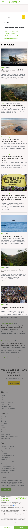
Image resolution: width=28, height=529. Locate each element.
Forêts (2, 425)
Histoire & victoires (6, 406)
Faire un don (4, 459)
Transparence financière (7, 402)
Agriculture (4, 423)
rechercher (15, 383)
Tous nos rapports (5, 438)
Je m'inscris (6, 489)
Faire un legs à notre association (9, 464)
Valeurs (3, 398)
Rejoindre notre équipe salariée (9, 468)
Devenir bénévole (5, 457)
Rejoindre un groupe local (7, 455)
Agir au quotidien (5, 453)
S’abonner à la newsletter (7, 446)
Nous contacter (5, 472)
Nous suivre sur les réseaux (8, 449)
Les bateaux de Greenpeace (8, 408)
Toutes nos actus (5, 434)
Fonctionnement (5, 404)
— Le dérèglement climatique (12, 36)
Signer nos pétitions (6, 451)
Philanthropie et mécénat (7, 466)
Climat (2, 419)
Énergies (3, 421)
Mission (3, 395)
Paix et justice (4, 432)
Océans (3, 427)
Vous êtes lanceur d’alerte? (8, 470)
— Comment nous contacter (12, 38)
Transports (3, 430)
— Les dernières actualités (11, 31)
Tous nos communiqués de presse (10, 436)
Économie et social (6, 417)
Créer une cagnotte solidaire (8, 462)
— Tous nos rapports (10, 33)
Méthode (3, 400)
